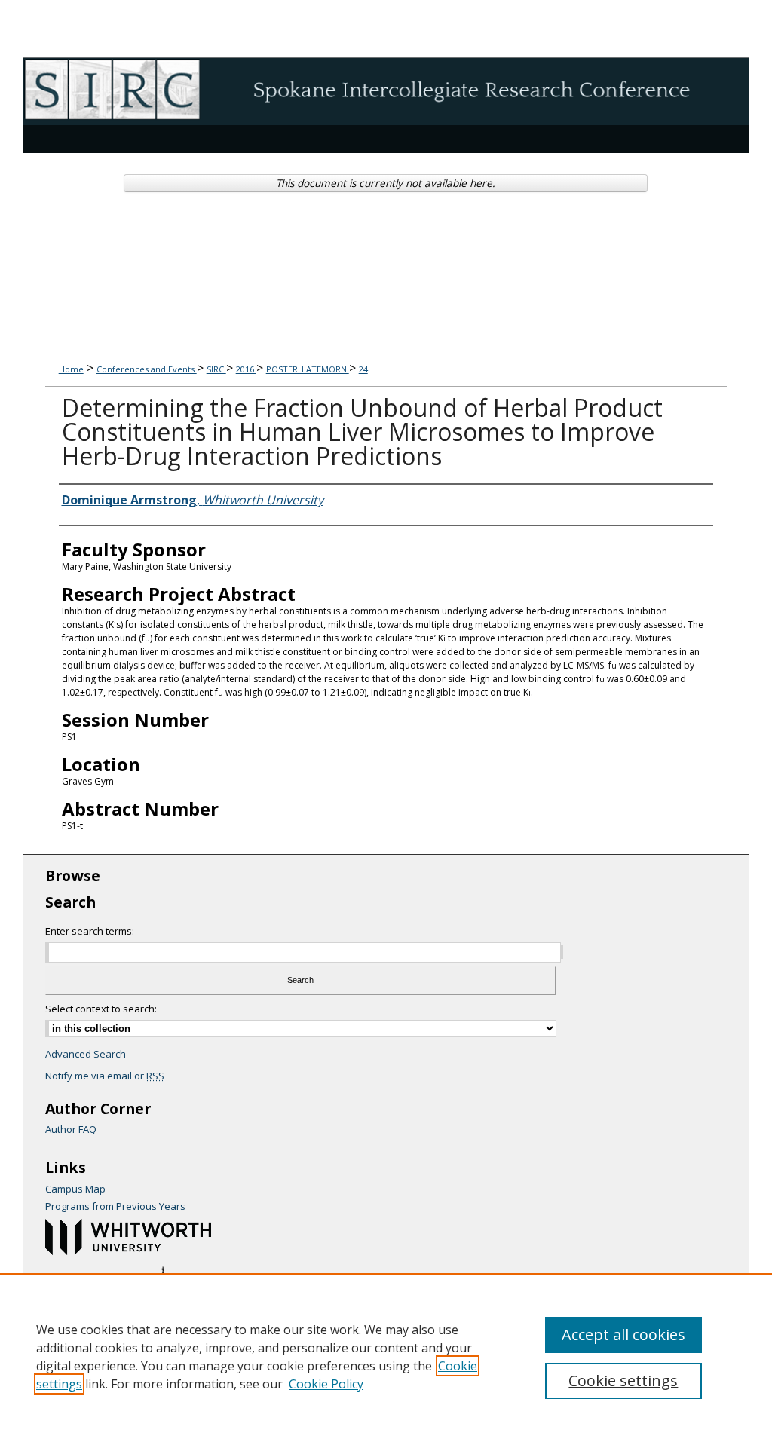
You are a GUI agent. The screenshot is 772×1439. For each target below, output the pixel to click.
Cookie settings (623, 1380)
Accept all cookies (623, 1334)
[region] (386, 1356)
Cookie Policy (326, 1384)
